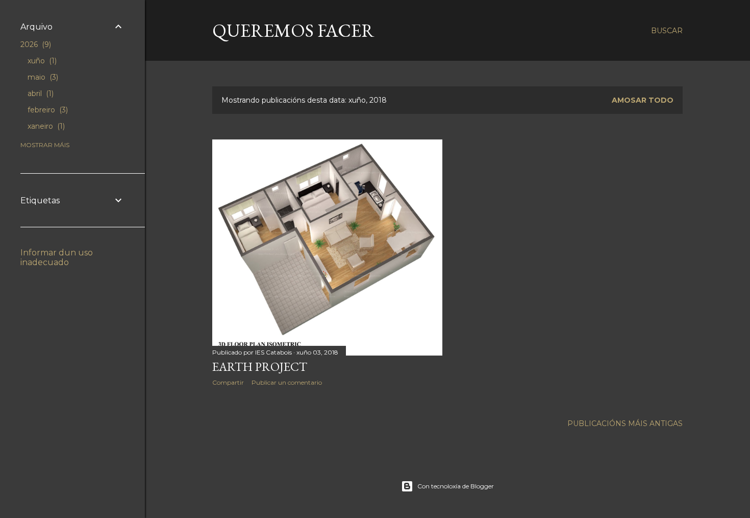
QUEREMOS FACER (293, 30)
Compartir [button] (228, 382)
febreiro (47, 109)
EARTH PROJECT (259, 366)
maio (42, 77)
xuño (41, 60)
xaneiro (45, 126)
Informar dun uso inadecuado (56, 257)
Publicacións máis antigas (625, 423)
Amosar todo (642, 100)
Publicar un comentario (287, 382)
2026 (34, 44)
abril (40, 93)
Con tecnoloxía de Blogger (455, 486)
